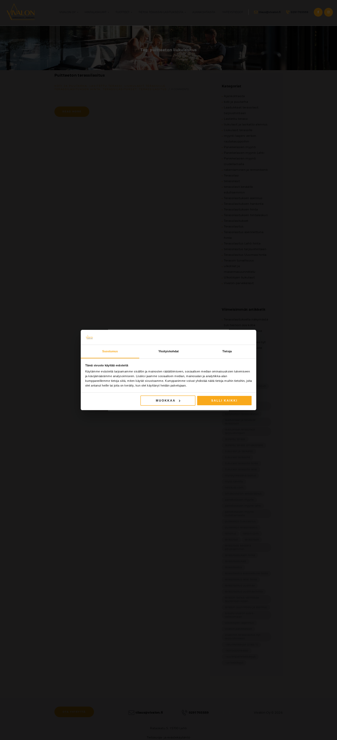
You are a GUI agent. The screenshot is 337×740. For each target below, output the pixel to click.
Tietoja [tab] (227, 351)
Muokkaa (166, 400)
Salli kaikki (224, 400)
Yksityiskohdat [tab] (168, 351)
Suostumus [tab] (110, 351)
